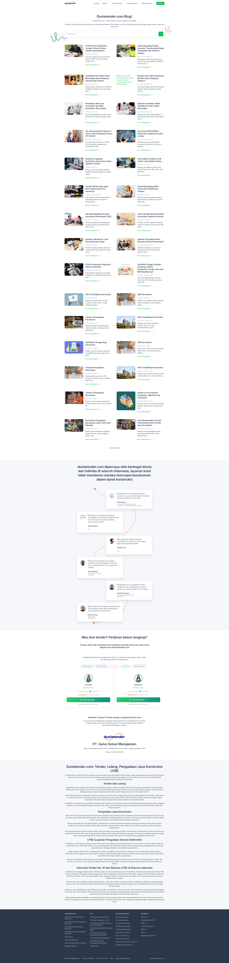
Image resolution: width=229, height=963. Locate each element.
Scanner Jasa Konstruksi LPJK (125, 942)
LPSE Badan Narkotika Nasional (100, 938)
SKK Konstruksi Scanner (123, 945)
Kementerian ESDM (147, 935)
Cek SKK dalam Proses (123, 923)
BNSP (143, 929)
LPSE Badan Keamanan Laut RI (99, 920)
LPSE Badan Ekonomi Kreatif (99, 917)
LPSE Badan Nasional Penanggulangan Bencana (98, 942)
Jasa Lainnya (69, 937)
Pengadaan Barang (70, 946)
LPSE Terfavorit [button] (117, 3)
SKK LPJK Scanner (122, 935)
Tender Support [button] (132, 3)
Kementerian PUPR (147, 920)
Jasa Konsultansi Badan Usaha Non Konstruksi (76, 923)
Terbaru (96, 3)
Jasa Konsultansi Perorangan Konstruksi (74, 928)
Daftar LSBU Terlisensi (123, 932)
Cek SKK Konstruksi (122, 917)
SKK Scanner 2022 (122, 939)
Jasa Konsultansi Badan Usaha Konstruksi (74, 918)
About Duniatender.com (72, 958)
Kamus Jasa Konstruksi (123, 958)
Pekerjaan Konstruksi (71, 940)
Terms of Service (102, 958)
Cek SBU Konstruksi (122, 920)
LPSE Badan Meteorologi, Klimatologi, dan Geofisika (98, 934)
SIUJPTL (144, 917)
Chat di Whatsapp (88, 700)
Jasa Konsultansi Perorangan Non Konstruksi (75, 933)
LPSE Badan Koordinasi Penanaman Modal (101, 929)
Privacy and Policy (88, 958)
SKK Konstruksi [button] (147, 3)
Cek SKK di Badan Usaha (123, 929)
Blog (111, 958)
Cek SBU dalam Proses (123, 926)
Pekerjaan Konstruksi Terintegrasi (75, 943)
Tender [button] (104, 3)
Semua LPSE (94, 946)
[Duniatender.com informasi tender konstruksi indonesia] (70, 3)
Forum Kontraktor (146, 926)
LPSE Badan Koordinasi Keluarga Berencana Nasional (100, 924)
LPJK (143, 923)
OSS (142, 932)
